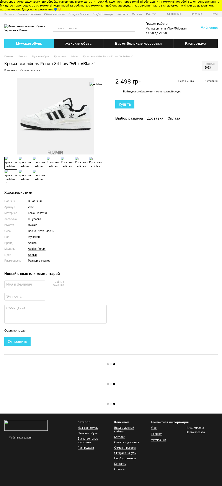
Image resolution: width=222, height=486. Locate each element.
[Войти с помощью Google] (76, 283)
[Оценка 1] (32, 330)
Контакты (123, 14)
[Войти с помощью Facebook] (69, 283)
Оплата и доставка (29, 14)
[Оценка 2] (39, 330)
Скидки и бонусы (79, 14)
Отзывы (137, 14)
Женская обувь (78, 43)
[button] (218, 5)
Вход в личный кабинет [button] (124, 429)
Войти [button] (127, 91)
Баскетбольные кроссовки (138, 43)
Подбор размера (103, 14)
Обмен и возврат (54, 14)
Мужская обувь (29, 43)
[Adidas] (95, 84)
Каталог (9, 14)
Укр (154, 14)
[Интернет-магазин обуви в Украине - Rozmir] (26, 425)
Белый (32, 254)
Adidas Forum (37, 248)
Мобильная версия (20, 437)
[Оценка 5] (60, 330)
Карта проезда (195, 432)
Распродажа (195, 43)
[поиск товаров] (131, 28)
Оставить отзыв (30, 70)
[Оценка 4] (53, 330)
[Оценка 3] (46, 330)
